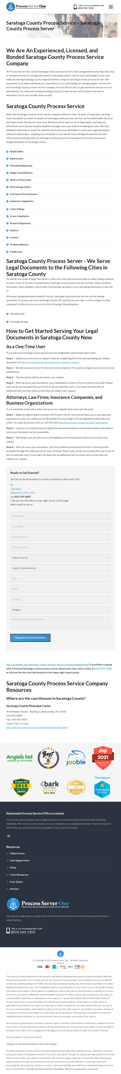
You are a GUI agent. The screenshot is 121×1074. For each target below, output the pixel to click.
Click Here (15, 488)
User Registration (19, 860)
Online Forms (17, 853)
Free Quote (16, 881)
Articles (14, 888)
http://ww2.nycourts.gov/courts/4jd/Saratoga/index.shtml (36, 727)
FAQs (13, 867)
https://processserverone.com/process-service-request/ (50, 362)
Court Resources (19, 874)
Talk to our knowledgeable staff (26, 928)
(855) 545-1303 (26, 492)
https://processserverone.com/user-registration (83, 422)
